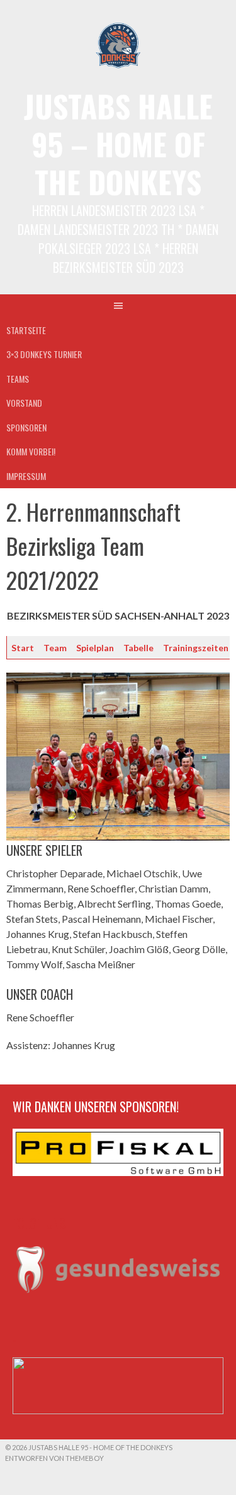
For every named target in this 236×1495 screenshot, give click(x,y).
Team (55, 647)
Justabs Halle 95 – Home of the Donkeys (118, 143)
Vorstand (24, 402)
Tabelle (138, 647)
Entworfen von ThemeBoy (54, 1458)
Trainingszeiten (195, 647)
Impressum (26, 476)
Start (22, 647)
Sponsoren (26, 427)
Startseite (26, 330)
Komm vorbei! (30, 451)
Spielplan (95, 647)
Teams (17, 378)
